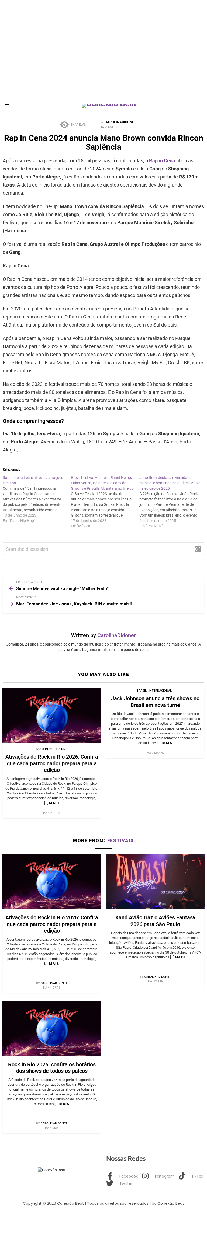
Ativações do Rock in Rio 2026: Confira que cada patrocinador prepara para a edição (51, 763)
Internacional (160, 690)
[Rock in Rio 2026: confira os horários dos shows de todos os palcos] (51, 1028)
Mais (54, 803)
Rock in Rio (45, 749)
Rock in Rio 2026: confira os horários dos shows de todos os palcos (52, 1067)
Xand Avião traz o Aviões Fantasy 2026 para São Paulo (155, 920)
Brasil (142, 690)
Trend (60, 749)
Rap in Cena (162, 160)
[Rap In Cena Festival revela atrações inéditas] (37, 499)
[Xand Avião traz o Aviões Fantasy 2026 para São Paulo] (155, 881)
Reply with (198, 549)
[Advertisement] (98, 12)
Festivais (120, 840)
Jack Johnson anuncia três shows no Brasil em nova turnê (155, 701)
